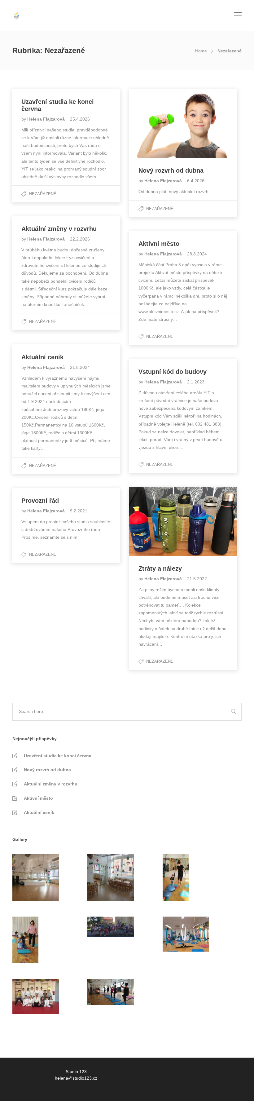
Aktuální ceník (39, 812)
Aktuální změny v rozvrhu (50, 783)
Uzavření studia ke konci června (57, 755)
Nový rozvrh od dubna (47, 769)
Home (201, 50)
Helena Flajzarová (46, 119)
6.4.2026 (195, 180)
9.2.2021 (78, 510)
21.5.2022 (197, 578)
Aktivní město (38, 798)
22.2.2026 (80, 239)
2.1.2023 (195, 381)
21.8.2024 (80, 367)
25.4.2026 (80, 119)
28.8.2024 (197, 253)
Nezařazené (42, 194)
